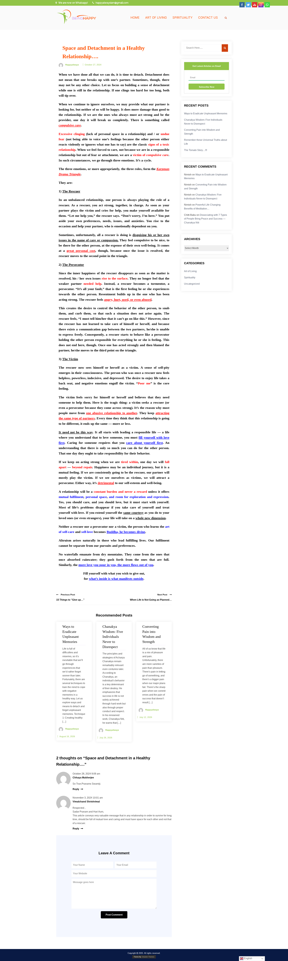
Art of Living (156, 17)
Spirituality (182, 17)
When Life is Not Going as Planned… (151, 600)
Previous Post (68, 594)
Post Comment (114, 914)
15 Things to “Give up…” (70, 600)
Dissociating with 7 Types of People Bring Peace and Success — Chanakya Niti (205, 219)
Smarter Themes (148, 957)
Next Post (162, 594)
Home (135, 17)
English (247, 958)
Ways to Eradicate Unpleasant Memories (205, 113)
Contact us (208, 17)
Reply (76, 789)
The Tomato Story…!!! (195, 150)
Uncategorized (192, 284)
